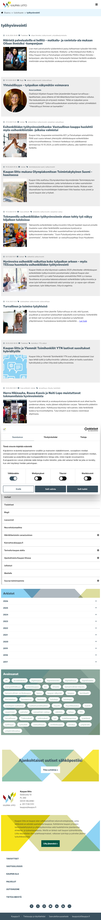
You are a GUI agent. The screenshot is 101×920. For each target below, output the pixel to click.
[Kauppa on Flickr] (69, 906)
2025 (5, 608)
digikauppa (36, 680)
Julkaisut (8, 565)
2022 (5, 628)
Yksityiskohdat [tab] (50, 437)
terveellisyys (43, 388)
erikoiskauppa (32, 687)
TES (81, 712)
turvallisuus (10, 718)
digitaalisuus (70, 680)
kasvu (39, 693)
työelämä (86, 718)
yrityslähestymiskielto (59, 35)
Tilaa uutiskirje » (50, 770)
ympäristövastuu (12, 731)
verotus (71, 724)
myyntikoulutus (72, 705)
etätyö (29, 80)
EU (45, 687)
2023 (5, 621)
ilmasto (56, 687)
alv (6, 680)
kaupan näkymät (54, 693)
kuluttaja (54, 699)
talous (71, 712)
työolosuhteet (24, 301)
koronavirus (26, 699)
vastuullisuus (38, 724)
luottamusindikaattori (38, 705)
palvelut (24, 712)
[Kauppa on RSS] (63, 906)
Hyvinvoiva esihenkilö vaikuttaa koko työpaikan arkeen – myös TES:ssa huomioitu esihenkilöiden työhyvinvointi (45, 263)
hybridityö (34, 343)
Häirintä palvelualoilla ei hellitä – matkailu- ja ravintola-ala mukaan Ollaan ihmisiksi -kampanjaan (48, 41)
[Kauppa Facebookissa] (31, 906)
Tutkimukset (26, 718)
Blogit (22, 80)
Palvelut (11, 881)
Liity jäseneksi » (50, 843)
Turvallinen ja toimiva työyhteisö (25, 306)
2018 (5, 655)
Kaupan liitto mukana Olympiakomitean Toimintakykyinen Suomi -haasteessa (47, 173)
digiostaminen (53, 680)
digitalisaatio (87, 680)
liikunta (50, 388)
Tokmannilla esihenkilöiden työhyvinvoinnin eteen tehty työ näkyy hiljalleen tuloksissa (47, 218)
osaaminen (10, 712)
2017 (5, 662)
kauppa (71, 693)
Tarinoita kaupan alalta (14, 550)
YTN (40, 343)
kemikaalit (84, 693)
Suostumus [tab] (17, 437)
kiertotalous (10, 699)
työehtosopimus (69, 718)
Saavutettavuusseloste (59, 916)
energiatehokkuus (13, 687)
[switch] (38, 478)
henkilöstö (57, 388)
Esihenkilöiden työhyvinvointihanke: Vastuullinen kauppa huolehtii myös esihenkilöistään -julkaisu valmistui (48, 128)
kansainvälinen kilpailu (75, 687)
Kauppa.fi (15, 916)
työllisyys (9, 724)
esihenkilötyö (32, 122)
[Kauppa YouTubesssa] (50, 906)
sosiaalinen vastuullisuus (56, 122)
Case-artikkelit (24, 212)
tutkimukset (43, 718)
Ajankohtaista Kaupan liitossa (17, 558)
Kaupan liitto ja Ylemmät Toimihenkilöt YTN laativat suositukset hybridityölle (46, 349)
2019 (5, 648)
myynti (57, 705)
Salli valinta (50, 489)
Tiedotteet (24, 35)
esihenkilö (36, 212)
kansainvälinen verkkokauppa (18, 693)
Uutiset (22, 122)
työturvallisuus (47, 80)
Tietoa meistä (14, 897)
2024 (5, 614)
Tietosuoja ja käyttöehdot (34, 916)
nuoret (87, 705)
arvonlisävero (20, 680)
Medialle (8, 573)
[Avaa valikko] (96, 4)
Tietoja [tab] (83, 437)
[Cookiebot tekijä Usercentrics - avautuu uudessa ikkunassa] (86, 430)
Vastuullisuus (14, 866)
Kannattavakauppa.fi (13, 542)
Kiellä (18, 489)
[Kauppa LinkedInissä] (57, 906)
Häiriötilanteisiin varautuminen (18, 535)
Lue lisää (83, 321)
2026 (5, 601)
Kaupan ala (12, 874)
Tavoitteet (12, 858)
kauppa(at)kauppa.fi (81, 916)
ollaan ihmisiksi (36, 35)
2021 (5, 635)
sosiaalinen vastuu (56, 212)
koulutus (41, 699)
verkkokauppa (56, 724)
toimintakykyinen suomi (37, 167)
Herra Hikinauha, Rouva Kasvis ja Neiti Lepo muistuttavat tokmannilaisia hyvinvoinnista (42, 394)
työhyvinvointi (46, 35)
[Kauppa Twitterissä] (38, 906)
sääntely (59, 712)
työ (55, 718)
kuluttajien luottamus (14, 705)
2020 (5, 641)
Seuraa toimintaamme (14, 581)
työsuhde (23, 724)
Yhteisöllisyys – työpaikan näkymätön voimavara (36, 85)
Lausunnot (9, 520)
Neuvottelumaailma (13, 527)
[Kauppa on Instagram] (44, 906)
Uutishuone (12, 889)
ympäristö (85, 724)
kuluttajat (68, 699)
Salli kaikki (82, 489)
